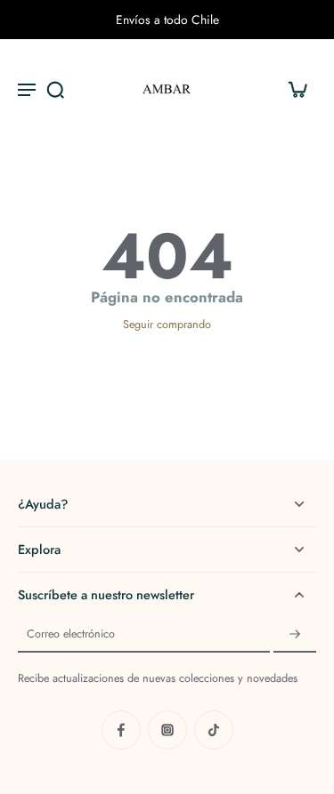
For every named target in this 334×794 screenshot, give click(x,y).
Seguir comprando (167, 325)
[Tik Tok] (213, 730)
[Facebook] (121, 730)
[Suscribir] (294, 635)
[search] (55, 89)
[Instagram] (167, 730)
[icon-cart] (296, 89)
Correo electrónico (71, 635)
